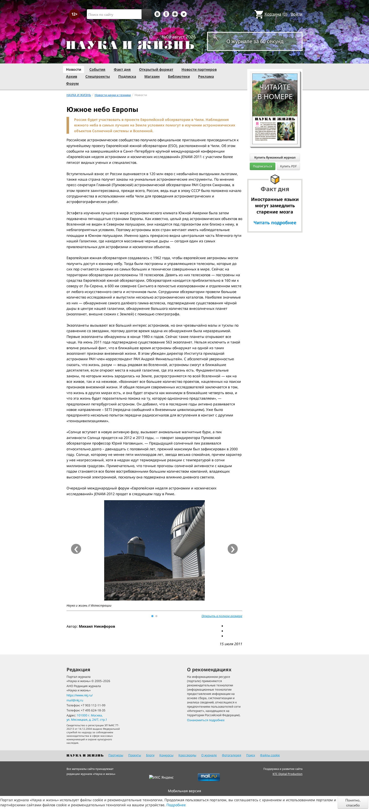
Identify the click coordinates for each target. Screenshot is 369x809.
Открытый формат (156, 69)
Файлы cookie (270, 755)
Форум (72, 83)
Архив (71, 76)
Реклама (206, 76)
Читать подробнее (275, 222)
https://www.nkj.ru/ (80, 695)
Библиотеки (179, 76)
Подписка (127, 76)
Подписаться (262, 166)
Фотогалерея (231, 755)
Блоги (150, 755)
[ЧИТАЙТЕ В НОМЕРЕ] (275, 58)
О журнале (209, 755)
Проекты (134, 755)
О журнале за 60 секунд (254, 41)
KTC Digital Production (287, 774)
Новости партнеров (199, 69)
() (276, 14)
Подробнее (176, 804)
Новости (73, 69)
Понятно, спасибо (352, 802)
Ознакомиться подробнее (206, 720)
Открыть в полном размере (222, 616)
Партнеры (115, 755)
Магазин (152, 76)
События (97, 69)
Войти (296, 14)
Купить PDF (288, 166)
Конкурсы (166, 755)
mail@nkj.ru (75, 700)
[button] (152, 616)
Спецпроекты (97, 76)
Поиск (250, 755)
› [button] (232, 549)
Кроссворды (187, 755)
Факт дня (122, 69)
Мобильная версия (184, 790)
